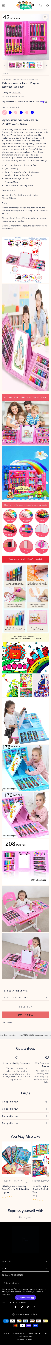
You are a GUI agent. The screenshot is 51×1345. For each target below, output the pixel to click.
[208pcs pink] (26, 112)
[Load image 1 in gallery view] (12, 65)
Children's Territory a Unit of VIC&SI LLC (20, 79)
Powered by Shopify (25, 1339)
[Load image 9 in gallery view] (32, 65)
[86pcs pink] (15, 112)
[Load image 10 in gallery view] (39, 65)
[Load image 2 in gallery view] (19, 65)
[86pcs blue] (21, 112)
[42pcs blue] (10, 112)
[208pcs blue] (32, 112)
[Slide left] (4, 65)
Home (4, 74)
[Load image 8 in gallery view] (26, 65)
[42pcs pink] (4, 112)
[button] (40, 5)
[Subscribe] (47, 1283)
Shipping (5, 96)
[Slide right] (47, 65)
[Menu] (3, 5)
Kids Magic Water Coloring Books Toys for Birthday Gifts (15, 1187)
